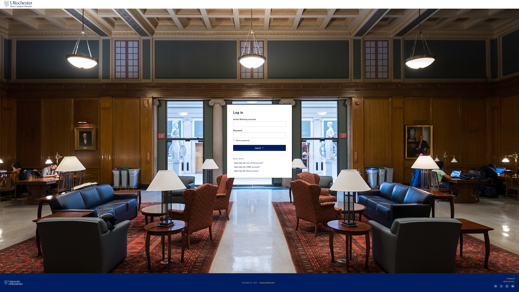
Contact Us (511, 278)
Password (237, 130)
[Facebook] (496, 286)
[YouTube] (513, 286)
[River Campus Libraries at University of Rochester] (18, 4)
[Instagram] (507, 286)
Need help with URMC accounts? (247, 167)
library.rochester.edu (267, 282)
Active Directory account (244, 119)
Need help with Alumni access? (246, 171)
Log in (258, 147)
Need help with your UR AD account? (248, 163)
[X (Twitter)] (501, 286)
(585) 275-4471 (509, 281)
